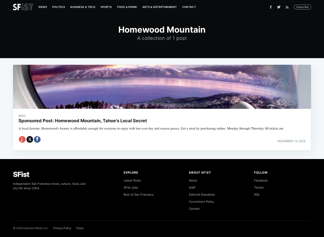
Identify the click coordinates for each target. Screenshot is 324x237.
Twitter (259, 187)
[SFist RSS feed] (288, 7)
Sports (106, 7)
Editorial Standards (202, 194)
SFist (21, 174)
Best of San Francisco (139, 194)
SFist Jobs (131, 187)
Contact (189, 7)
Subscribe (302, 7)
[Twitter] (279, 7)
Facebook (261, 180)
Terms (80, 228)
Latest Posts (132, 180)
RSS (256, 194)
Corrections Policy (201, 201)
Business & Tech (82, 7)
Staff (192, 187)
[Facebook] (271, 7)
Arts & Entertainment (159, 7)
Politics (58, 7)
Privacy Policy (62, 228)
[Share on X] (30, 139)
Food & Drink (127, 7)
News (43, 7)
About (193, 180)
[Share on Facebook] (37, 139)
